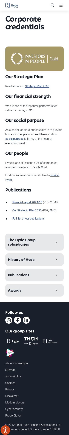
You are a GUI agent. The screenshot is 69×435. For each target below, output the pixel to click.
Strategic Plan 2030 (37, 86)
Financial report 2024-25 (27, 202)
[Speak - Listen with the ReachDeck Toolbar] (5, 430)
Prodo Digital (13, 415)
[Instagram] (8, 320)
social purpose (14, 139)
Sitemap (10, 370)
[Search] (52, 5)
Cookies (10, 383)
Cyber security (14, 409)
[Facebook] (17, 320)
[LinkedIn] (26, 320)
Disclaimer (11, 396)
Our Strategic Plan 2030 (27, 210)
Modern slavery (14, 402)
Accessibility (13, 376)
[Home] (11, 5)
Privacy (10, 389)
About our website (16, 363)
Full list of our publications (28, 219)
